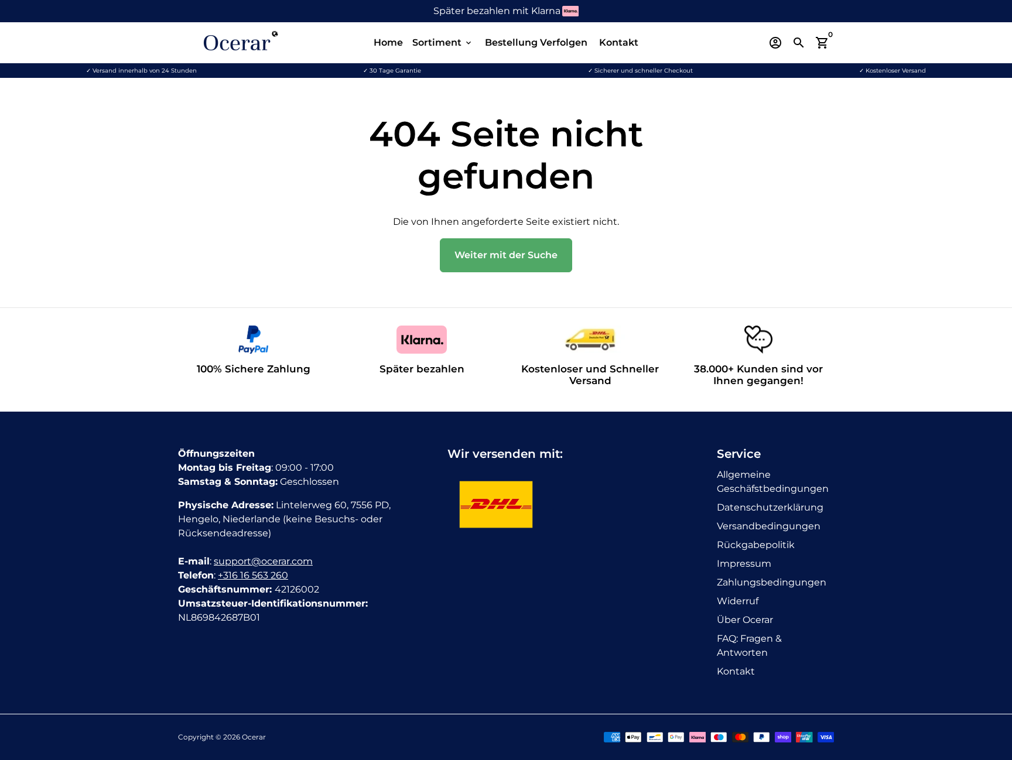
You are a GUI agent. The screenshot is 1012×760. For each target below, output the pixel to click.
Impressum (744, 563)
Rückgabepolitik (756, 544)
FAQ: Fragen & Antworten (749, 645)
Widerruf (737, 601)
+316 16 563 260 (253, 575)
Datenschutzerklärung (770, 507)
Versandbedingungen (768, 526)
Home (388, 42)
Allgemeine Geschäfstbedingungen (773, 481)
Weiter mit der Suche (506, 255)
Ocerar (254, 736)
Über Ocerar (745, 619)
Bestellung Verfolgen (536, 42)
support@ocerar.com (263, 561)
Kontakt (618, 42)
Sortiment (442, 42)
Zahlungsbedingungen (771, 582)
